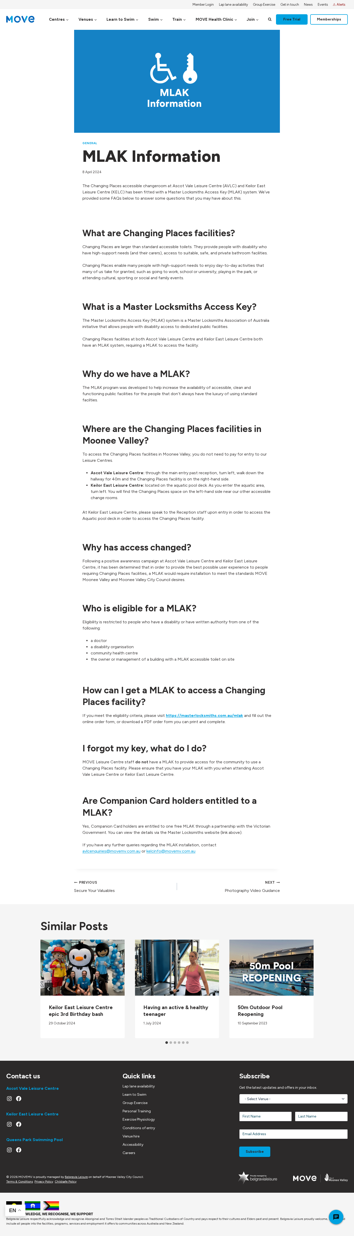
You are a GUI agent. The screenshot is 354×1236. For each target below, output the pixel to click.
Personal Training (137, 1111)
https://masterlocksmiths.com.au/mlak (204, 715)
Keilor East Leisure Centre (32, 1114)
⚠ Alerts (339, 4)
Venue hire (131, 1136)
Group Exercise (264, 4)
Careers (129, 1153)
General (89, 143)
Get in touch (289, 4)
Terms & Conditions (19, 1181)
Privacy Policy (43, 1181)
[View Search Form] (269, 19)
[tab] (166, 1042)
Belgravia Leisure (76, 1177)
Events (323, 4)
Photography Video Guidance (252, 887)
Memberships (329, 19)
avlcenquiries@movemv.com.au (111, 851)
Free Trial (291, 19)
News (308, 4)
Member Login (203, 4)
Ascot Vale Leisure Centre (32, 1088)
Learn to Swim (134, 1094)
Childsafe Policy (65, 1181)
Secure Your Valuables (94, 887)
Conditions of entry (139, 1128)
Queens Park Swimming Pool (34, 1139)
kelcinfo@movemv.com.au (170, 851)
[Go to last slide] (49, 989)
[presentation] (82, 968)
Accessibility (133, 1144)
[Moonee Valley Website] (320, 1178)
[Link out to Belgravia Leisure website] (257, 1177)
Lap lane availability (233, 4)
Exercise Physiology (139, 1119)
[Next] (305, 989)
